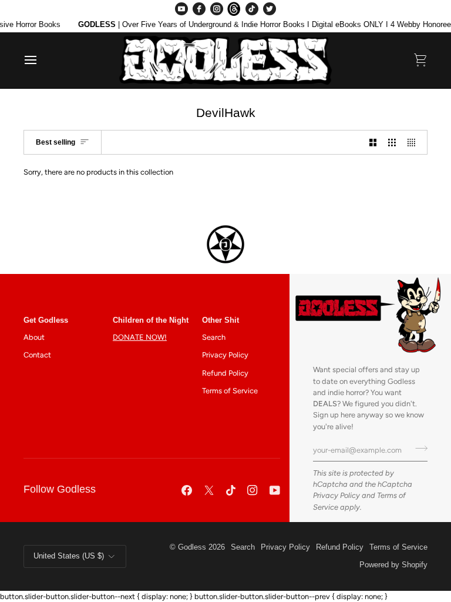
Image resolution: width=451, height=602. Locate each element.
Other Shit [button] (220, 320)
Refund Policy (225, 373)
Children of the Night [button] (151, 320)
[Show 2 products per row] (373, 142)
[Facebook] (199, 9)
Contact (37, 354)
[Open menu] (41, 60)
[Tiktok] (230, 490)
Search (214, 337)
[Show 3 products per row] (392, 142)
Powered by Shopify (393, 565)
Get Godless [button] (45, 320)
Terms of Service (230, 390)
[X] (209, 490)
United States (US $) (68, 556)
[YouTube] (181, 9)
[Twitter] (269, 9)
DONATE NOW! (140, 337)
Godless (192, 547)
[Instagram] (217, 9)
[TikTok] (252, 9)
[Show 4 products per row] (414, 142)
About (34, 337)
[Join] (418, 448)
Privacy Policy (336, 495)
